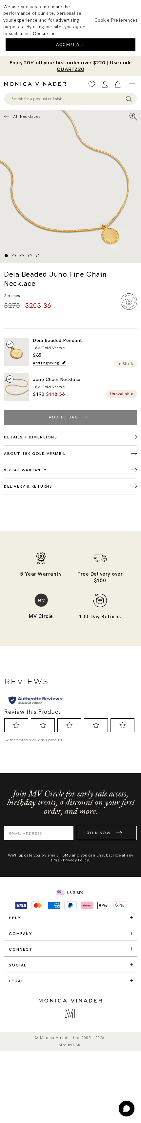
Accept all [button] (70, 44)
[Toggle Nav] (132, 84)
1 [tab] (6, 256)
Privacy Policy (76, 860)
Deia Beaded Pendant (57, 340)
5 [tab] (38, 256)
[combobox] (67, 99)
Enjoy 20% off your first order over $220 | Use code (71, 66)
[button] (116, 20)
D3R (77, 1045)
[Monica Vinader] (37, 84)
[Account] (104, 84)
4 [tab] (30, 256)
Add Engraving (46, 363)
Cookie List (45, 33)
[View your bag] (117, 84)
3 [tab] (22, 256)
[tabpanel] (70, 186)
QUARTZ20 (70, 69)
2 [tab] (14, 256)
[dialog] (70, 28)
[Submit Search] (128, 98)
